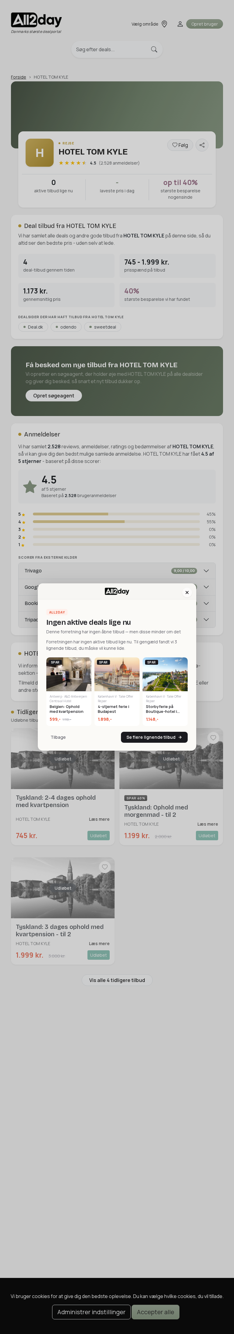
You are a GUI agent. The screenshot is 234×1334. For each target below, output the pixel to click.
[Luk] (187, 592)
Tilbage (58, 737)
